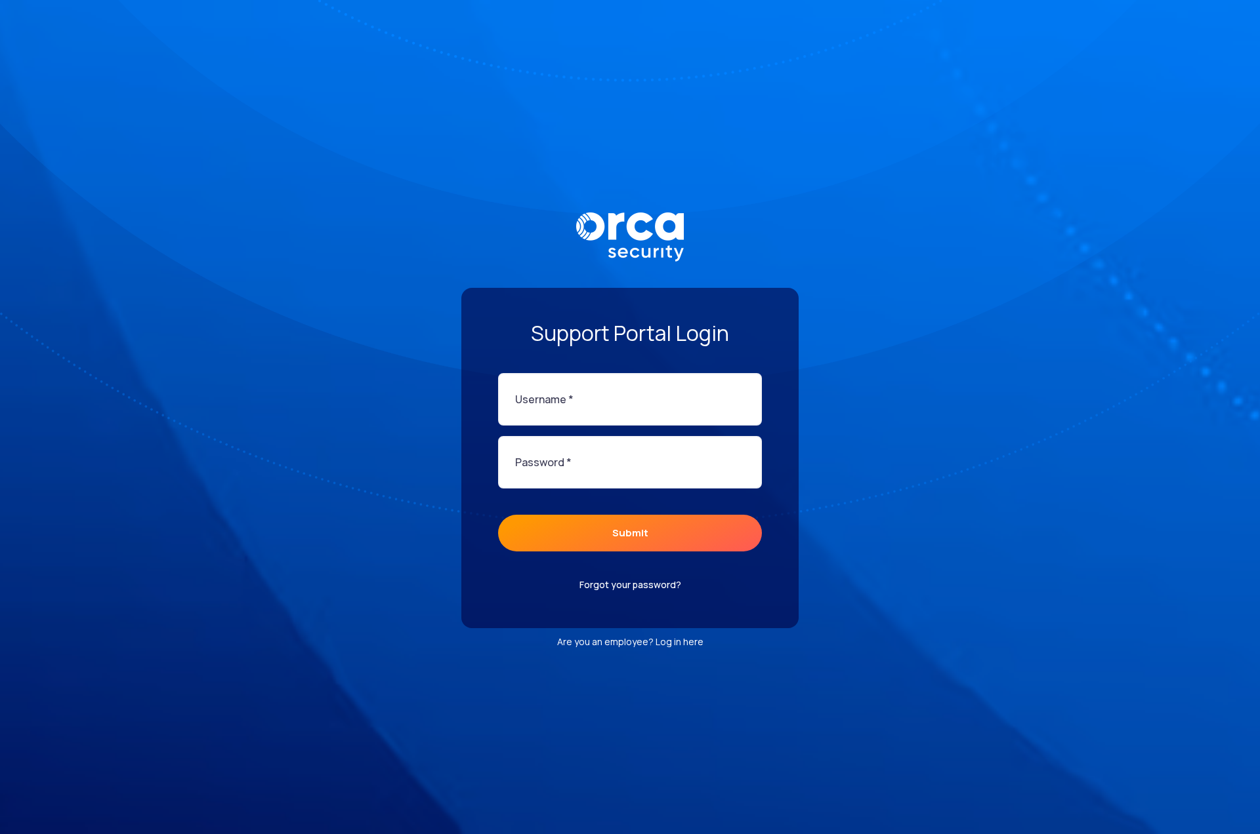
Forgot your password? (630, 584)
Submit (630, 533)
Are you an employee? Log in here (630, 641)
